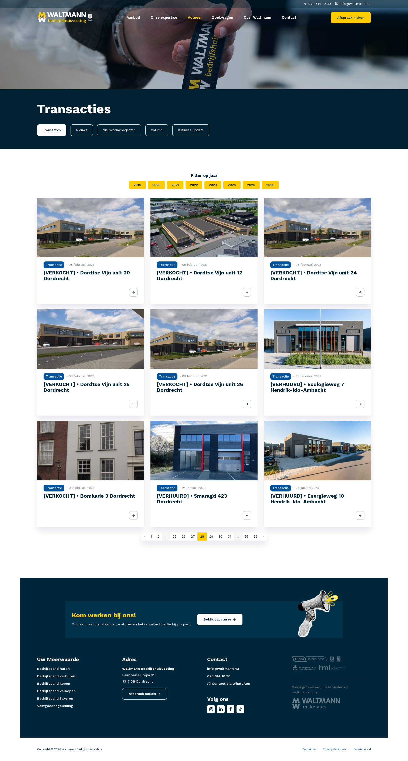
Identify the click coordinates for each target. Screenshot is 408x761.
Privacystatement (335, 749)
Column (157, 130)
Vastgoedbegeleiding (55, 706)
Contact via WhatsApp (231, 683)
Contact (289, 17)
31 (229, 536)
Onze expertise (164, 17)
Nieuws (81, 130)
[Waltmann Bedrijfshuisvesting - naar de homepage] (61, 17)
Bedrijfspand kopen (53, 683)
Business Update (191, 130)
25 (174, 536)
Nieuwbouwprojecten (119, 130)
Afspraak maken (350, 18)
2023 (213, 185)
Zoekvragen (222, 17)
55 (246, 536)
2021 (175, 185)
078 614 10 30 (319, 4)
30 (220, 536)
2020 (156, 185)
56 (255, 536)
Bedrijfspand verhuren (56, 676)
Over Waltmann (257, 17)
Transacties (52, 130)
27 (193, 536)
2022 (194, 185)
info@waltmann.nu (355, 4)
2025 (251, 185)
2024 (232, 185)
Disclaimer (309, 749)
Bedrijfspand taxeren (55, 698)
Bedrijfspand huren (53, 669)
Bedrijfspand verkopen (56, 691)
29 (211, 536)
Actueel (194, 17)
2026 (270, 185)
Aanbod (133, 17)
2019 (137, 185)
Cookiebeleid (362, 749)
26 (184, 536)
